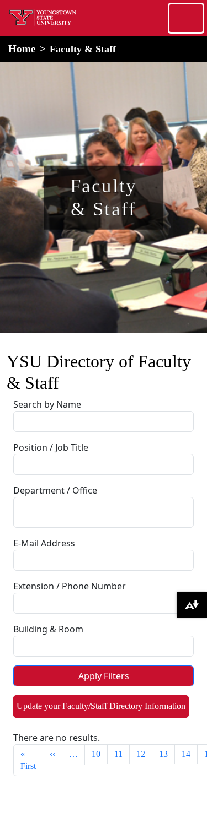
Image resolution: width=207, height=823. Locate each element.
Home (21, 49)
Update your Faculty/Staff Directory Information (101, 706)
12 (140, 754)
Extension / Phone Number (69, 586)
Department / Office (55, 490)
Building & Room (48, 629)
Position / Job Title (50, 447)
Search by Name (47, 404)
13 (163, 754)
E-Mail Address (44, 543)
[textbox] (47, 510)
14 (186, 754)
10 (96, 754)
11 (118, 754)
